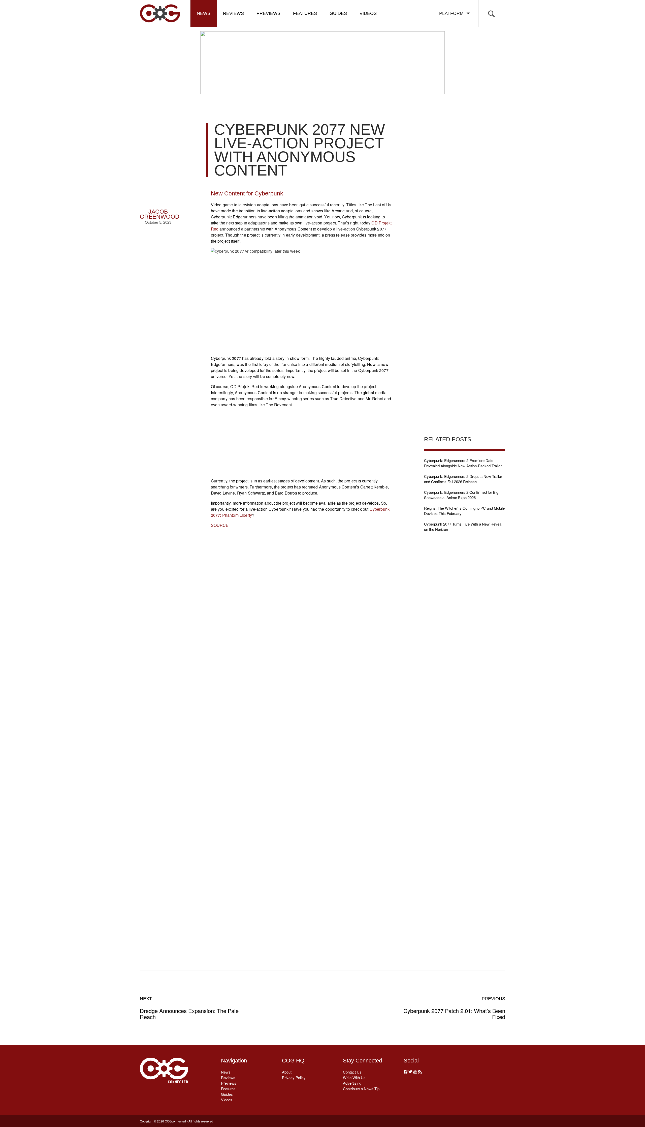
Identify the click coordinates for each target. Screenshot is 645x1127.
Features (305, 13)
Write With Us (354, 1077)
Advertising (352, 1083)
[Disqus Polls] (302, 612)
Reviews (233, 13)
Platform (452, 13)
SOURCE (220, 525)
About (287, 1072)
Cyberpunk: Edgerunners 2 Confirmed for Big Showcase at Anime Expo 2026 (461, 494)
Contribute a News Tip (361, 1088)
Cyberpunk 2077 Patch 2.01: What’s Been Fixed (454, 1008)
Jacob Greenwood (159, 214)
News (203, 13)
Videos (368, 13)
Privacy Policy (294, 1077)
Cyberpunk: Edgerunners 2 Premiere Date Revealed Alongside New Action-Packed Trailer (463, 463)
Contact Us (352, 1072)
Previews (268, 13)
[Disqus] (302, 743)
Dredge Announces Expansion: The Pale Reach (189, 1008)
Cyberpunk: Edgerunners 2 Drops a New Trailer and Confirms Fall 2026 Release (463, 479)
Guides (338, 13)
